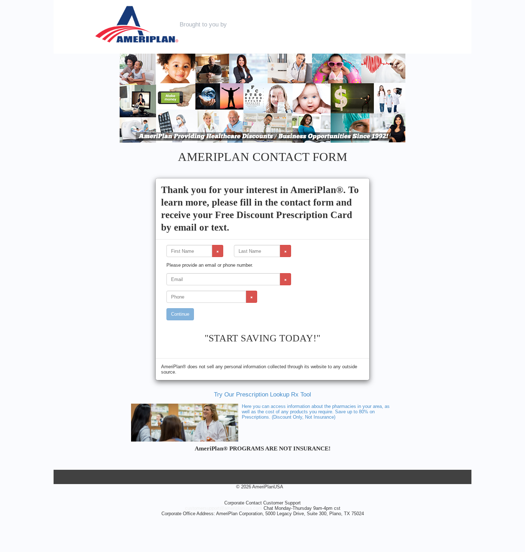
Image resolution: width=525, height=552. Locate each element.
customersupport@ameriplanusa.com (223, 508)
